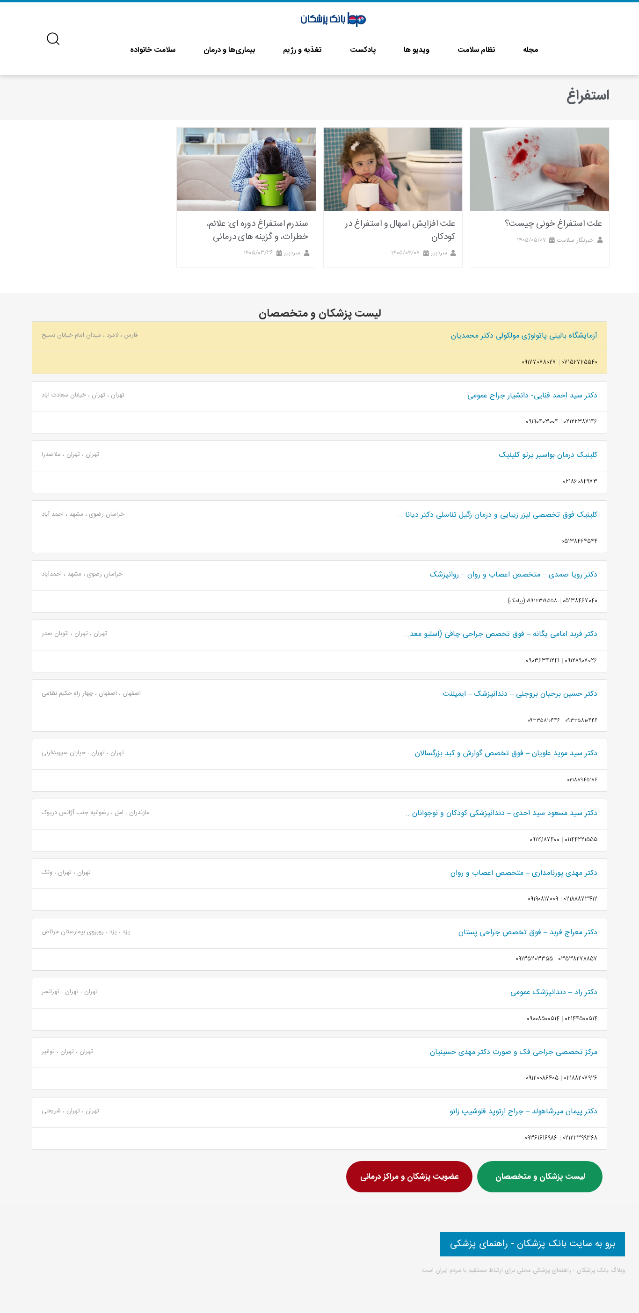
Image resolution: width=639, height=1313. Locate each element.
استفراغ (588, 96)
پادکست (363, 50)
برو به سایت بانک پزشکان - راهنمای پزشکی (532, 1244)
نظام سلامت (476, 50)
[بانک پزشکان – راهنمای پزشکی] (334, 20)
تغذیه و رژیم (302, 50)
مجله (530, 50)
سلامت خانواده (152, 50)
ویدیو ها (416, 50)
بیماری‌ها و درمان (229, 50)
